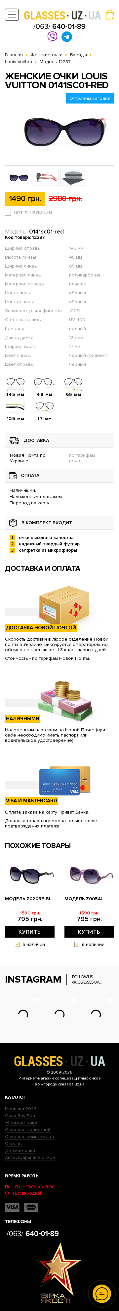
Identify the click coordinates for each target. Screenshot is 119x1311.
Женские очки (21, 1122)
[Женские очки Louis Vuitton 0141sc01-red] (59, 129)
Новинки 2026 (21, 1109)
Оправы (13, 1143)
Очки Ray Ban (20, 1116)
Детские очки (20, 1150)
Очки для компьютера (29, 1136)
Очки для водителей (28, 1129)
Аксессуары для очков (30, 1157)
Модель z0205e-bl (28, 899)
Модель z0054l (84, 899)
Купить (30, 932)
